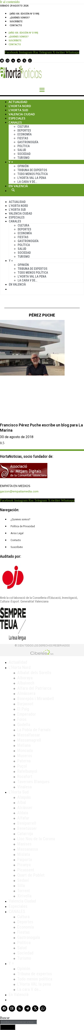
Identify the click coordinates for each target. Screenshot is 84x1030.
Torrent (23, 890)
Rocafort (24, 776)
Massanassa (27, 849)
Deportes (24, 130)
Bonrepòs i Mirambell (35, 698)
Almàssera (26, 693)
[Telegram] (19, 61)
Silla (21, 885)
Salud (21, 150)
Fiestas (22, 138)
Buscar (13, 190)
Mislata (23, 854)
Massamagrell (29, 740)
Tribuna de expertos (32, 170)
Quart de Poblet (31, 875)
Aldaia (22, 812)
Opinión (23, 166)
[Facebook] (2, 61)
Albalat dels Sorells (34, 672)
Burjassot (25, 703)
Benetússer (27, 828)
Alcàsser (25, 807)
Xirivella (24, 895)
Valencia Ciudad (22, 114)
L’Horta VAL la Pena (31, 178)
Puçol (22, 766)
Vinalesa (24, 786)
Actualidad (18, 102)
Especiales (17, 118)
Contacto (16, 25)
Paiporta (24, 859)
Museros (24, 755)
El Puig (23, 709)
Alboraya (25, 677)
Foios (21, 719)
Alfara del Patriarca (34, 688)
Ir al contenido (10, 2)
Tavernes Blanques (33, 781)
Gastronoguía (27, 142)
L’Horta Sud (18, 110)
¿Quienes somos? (20, 17)
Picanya (24, 864)
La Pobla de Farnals (34, 729)
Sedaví (23, 880)
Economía (24, 134)
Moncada (25, 750)
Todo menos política (32, 174)
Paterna (24, 760)
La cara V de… (27, 181)
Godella (23, 724)
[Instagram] (7, 61)
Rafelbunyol (27, 771)
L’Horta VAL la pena (34, 984)
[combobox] (18, 1022)
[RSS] (13, 61)
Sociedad (24, 154)
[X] (24, 61)
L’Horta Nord (20, 106)
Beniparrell (26, 823)
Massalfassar (28, 735)
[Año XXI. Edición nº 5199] (24, 13)
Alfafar (23, 818)
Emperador (26, 714)
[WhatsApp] (30, 61)
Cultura (23, 126)
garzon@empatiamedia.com (19, 491)
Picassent (25, 870)
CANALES (17, 911)
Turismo (23, 157)
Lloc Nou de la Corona (36, 838)
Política (23, 146)
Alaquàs (24, 797)
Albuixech (25, 683)
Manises (24, 844)
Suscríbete (16, 21)
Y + (11, 162)
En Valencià (18, 186)
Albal (21, 802)
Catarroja (25, 833)
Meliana (24, 745)
